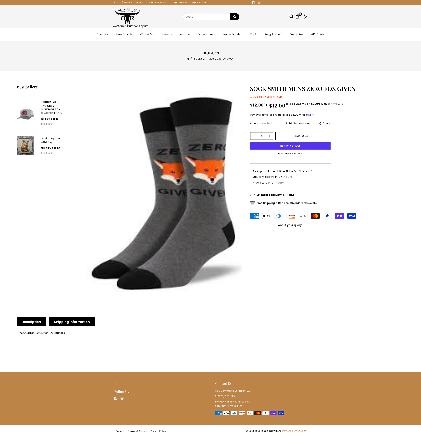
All (188, 58)
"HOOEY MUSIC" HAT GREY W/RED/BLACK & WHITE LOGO (52, 107)
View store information (269, 183)
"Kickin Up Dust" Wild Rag (52, 140)
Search (120, 431)
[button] (293, 16)
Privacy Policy (158, 431)
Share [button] (327, 123)
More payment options (290, 153)
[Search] (234, 16)
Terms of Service (137, 431)
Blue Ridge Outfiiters (268, 431)
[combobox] (210, 16)
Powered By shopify (294, 431)
